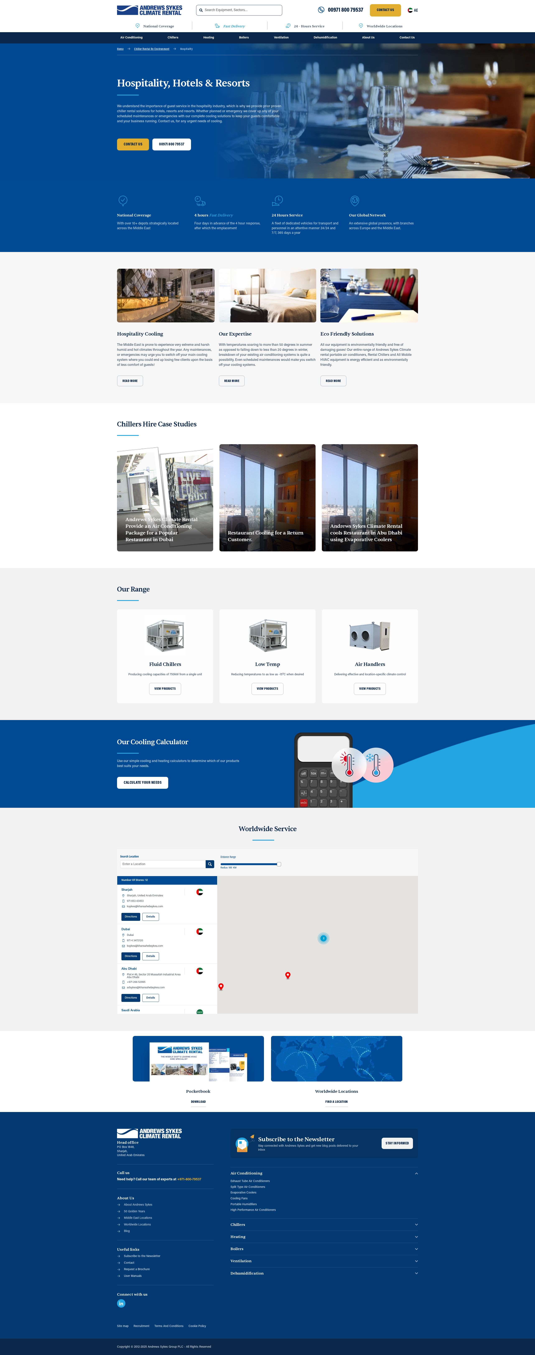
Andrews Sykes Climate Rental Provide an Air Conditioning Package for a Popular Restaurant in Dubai (161, 529)
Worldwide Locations (385, 26)
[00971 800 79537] (321, 10)
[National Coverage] (137, 26)
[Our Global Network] (355, 201)
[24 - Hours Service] (288, 26)
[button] (287, 976)
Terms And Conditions (168, 1326)
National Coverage (158, 26)
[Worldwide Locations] (360, 26)
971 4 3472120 (135, 940)
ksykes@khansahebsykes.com (145, 906)
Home (120, 49)
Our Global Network (367, 215)
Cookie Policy (197, 1326)
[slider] (279, 864)
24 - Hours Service (309, 26)
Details (150, 916)
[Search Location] (210, 864)
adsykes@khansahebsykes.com (146, 987)
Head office (127, 1142)
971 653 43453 (135, 901)
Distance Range (228, 857)
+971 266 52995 (136, 982)
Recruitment (141, 1326)
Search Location (129, 856)
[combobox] (239, 10)
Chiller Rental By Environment (151, 49)
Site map (123, 1326)
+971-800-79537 (189, 1179)
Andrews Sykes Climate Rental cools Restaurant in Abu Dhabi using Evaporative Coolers (366, 533)
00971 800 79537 (345, 10)
